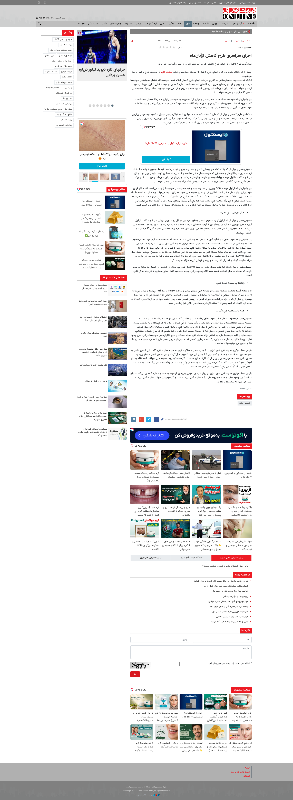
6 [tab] (93, 106)
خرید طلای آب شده (63, 66)
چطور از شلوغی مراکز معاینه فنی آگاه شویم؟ (229, 622)
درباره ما (246, 767)
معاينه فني (166, 72)
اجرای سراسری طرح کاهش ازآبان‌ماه (221, 55)
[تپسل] (143, 127)
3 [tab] (104, 106)
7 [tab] (90, 106)
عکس (104, 24)
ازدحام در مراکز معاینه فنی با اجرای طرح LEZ (229, 606)
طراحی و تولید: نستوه (145, 795)
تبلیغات (246, 776)
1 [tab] (112, 106)
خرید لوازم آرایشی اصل (62, 61)
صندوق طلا (67, 98)
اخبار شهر (236, 40)
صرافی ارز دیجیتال (64, 93)
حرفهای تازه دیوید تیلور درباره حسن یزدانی (102, 72)
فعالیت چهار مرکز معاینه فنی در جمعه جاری (229, 591)
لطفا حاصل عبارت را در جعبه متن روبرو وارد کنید (230, 663)
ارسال (135, 674)
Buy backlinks (53, 87)
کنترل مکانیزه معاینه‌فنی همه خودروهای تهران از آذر (226, 586)
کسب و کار (93, 24)
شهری (227, 40)
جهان (214, 24)
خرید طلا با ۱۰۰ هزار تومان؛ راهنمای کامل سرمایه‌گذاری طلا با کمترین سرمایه (93, 416)
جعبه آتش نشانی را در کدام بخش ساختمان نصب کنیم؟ (92, 302)
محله (180, 24)
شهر (188, 24)
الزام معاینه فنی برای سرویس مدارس (232, 617)
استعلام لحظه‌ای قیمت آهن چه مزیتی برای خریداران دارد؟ (93, 319)
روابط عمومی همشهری (177, 2)
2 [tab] (108, 106)
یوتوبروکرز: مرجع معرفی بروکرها (58, 109)
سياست (224, 24)
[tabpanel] (102, 55)
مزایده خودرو (66, 71)
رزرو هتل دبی (66, 119)
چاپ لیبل (68, 87)
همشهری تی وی (195, 2)
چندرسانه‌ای (115, 24)
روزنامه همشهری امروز (247, 2)
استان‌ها (128, 24)
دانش (162, 24)
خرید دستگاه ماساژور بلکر (61, 50)
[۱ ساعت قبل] (102, 47)
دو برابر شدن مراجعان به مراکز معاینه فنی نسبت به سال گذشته (221, 581)
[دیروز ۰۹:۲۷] (117, 290)
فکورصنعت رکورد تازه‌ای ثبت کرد (93, 365)
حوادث (81, 24)
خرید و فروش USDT (63, 39)
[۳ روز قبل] (117, 402)
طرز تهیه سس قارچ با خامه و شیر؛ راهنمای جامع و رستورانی (92, 398)
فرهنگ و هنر (151, 24)
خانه (250, 24)
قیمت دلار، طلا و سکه (240, 772)
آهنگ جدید (67, 77)
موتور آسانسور (66, 45)
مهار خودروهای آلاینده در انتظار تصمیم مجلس (228, 601)
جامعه (196, 24)
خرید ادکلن (49, 55)
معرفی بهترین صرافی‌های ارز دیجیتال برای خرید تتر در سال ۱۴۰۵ (94, 288)
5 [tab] (97, 106)
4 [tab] (101, 106)
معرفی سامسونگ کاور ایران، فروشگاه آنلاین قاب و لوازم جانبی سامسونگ (92, 432)
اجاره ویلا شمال (65, 55)
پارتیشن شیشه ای (64, 104)
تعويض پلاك (244, 403)
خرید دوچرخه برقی (64, 82)
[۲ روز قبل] (117, 322)
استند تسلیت (51, 71)
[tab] (231, 558)
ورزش (138, 24)
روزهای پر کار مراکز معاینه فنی (235, 596)
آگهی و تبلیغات (210, 2)
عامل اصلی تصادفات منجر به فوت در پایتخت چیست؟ (225, 566)
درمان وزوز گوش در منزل (96, 381)
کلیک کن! (166, 159)
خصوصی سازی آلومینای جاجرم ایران (94, 334)
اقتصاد (206, 24)
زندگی (171, 24)
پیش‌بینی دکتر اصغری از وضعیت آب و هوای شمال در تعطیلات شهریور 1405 (93, 352)
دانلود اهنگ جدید (64, 114)
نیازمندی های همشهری (227, 2)
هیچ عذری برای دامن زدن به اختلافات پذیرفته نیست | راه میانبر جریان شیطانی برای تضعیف (207, 31)
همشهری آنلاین (238, 13)
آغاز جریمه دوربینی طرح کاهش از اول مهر (230, 611)
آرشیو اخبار (237, 24)
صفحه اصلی (247, 40)
